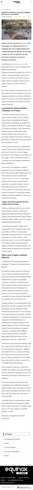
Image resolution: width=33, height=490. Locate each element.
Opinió (7, 456)
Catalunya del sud (19, 64)
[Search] (31, 2)
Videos (7, 443)
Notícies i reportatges (12, 452)
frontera (25, 43)
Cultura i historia (10, 447)
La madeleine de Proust (12, 439)
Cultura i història (23, 478)
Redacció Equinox (8, 16)
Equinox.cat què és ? (7, 482)
